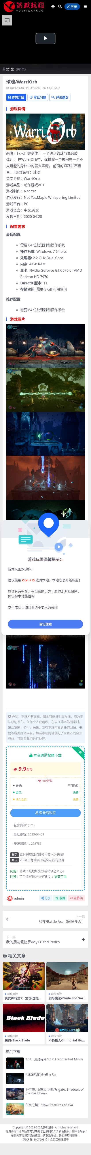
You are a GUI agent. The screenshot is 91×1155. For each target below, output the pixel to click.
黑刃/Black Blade (17, 1040)
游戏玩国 (47, 1127)
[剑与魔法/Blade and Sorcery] (67, 976)
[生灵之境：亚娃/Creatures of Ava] (15, 1109)
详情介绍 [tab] (18, 97)
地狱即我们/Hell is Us (41, 1074)
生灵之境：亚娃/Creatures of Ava (49, 1105)
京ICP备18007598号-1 (36, 1139)
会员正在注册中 (59, 1139)
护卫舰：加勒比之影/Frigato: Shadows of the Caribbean (55, 1091)
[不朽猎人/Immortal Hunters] (67, 1018)
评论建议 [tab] (62, 97)
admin (19, 898)
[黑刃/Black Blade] (24, 1018)
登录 (74, 6)
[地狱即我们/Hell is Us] (15, 1078)
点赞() (78, 898)
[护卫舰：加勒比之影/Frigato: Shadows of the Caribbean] (15, 1093)
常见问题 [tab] (40, 97)
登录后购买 (47, 813)
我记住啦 (45, 624)
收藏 (62, 898)
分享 (47, 898)
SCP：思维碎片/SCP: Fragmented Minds (54, 1059)
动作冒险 (35, 88)
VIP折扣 (47, 781)
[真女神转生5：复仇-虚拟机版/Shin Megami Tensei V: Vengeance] (24, 976)
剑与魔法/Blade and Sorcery (67, 1000)
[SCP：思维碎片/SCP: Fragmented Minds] (15, 1063)
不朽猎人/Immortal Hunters (67, 1042)
